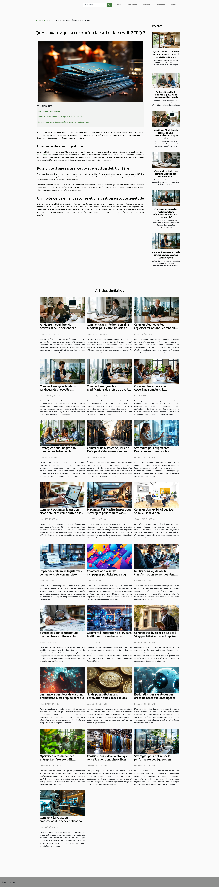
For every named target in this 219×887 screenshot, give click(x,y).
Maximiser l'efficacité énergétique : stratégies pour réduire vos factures (109, 513)
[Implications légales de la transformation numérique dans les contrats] (156, 556)
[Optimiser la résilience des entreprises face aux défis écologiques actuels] (62, 741)
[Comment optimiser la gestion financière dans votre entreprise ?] (62, 495)
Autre (173, 5)
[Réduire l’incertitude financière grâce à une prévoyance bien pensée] (166, 80)
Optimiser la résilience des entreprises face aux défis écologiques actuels (57, 759)
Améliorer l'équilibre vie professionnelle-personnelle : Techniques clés (166, 134)
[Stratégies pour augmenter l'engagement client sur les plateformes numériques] (156, 433)
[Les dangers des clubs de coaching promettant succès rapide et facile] (62, 679)
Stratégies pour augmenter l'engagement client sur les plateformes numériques (151, 451)
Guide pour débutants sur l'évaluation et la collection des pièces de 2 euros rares (107, 698)
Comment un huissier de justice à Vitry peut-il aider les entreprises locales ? (155, 636)
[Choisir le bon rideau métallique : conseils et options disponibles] (109, 741)
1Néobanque (42, 154)
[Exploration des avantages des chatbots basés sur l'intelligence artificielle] (156, 679)
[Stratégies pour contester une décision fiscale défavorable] (62, 618)
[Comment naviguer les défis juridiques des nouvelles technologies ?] (166, 241)
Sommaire (46, 106)
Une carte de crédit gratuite (49, 111)
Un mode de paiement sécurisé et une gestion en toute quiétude (63, 122)
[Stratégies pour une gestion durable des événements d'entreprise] (62, 433)
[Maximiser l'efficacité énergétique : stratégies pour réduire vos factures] (109, 495)
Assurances (132, 5)
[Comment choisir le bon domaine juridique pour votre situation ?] (166, 160)
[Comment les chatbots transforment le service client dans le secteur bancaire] (62, 803)
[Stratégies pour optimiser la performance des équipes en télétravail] (156, 741)
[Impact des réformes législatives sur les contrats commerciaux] (62, 556)
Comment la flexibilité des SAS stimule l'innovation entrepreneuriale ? (154, 513)
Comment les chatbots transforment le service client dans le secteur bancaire (62, 821)
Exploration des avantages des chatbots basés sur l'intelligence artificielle (154, 698)
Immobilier (160, 5)
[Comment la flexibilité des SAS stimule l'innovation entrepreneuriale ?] (156, 495)
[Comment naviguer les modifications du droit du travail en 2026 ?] (109, 371)
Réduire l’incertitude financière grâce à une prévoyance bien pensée (166, 94)
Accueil (38, 20)
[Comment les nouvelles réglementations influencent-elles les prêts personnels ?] (166, 198)
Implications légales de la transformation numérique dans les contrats (154, 574)
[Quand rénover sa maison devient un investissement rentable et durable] (166, 40)
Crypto (118, 5)
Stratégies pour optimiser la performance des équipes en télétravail (152, 759)
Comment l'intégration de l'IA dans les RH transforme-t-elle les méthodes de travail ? (109, 636)
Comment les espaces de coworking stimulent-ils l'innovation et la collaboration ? (154, 390)
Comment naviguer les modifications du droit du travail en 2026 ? (107, 390)
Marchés (146, 5)
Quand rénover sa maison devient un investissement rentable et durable (166, 54)
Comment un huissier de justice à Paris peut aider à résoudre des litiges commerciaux (108, 451)
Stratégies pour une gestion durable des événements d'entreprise (58, 451)
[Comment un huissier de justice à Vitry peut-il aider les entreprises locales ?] (156, 618)
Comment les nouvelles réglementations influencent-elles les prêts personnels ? (166, 213)
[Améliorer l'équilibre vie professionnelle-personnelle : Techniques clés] (166, 119)
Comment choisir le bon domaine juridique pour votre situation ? (166, 174)
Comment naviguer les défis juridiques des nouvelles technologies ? (166, 255)
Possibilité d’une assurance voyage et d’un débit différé (60, 116)
